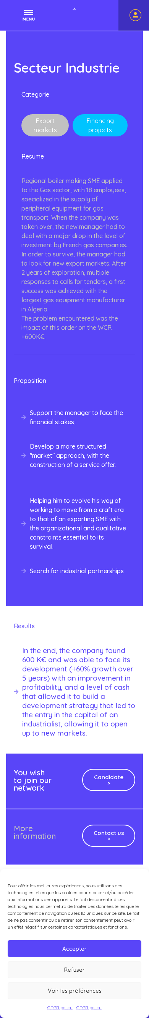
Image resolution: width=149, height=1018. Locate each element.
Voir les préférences (75, 990)
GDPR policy (60, 1007)
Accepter (74, 948)
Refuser (74, 969)
